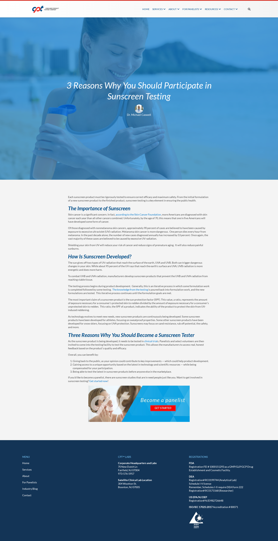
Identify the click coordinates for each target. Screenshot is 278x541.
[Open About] (178, 9)
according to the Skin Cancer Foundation (138, 214)
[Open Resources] (220, 9)
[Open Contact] (236, 9)
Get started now (98, 381)
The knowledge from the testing (129, 289)
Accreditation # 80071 (213, 507)
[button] (249, 9)
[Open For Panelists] (201, 9)
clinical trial (150, 341)
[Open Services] (164, 9)
